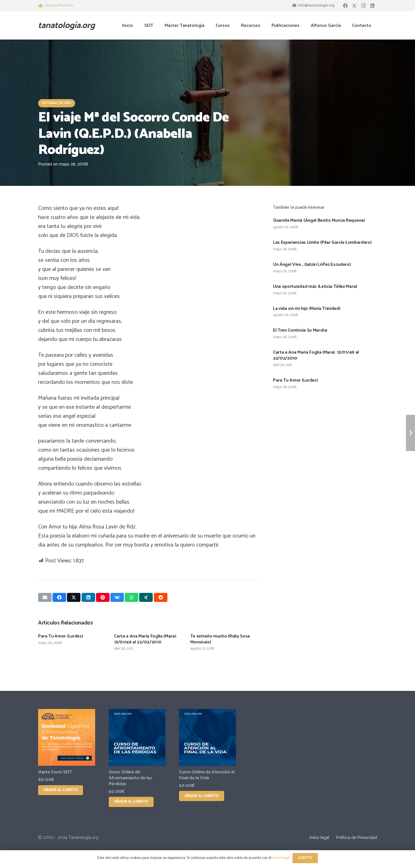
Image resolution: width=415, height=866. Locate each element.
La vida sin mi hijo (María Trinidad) (306, 308)
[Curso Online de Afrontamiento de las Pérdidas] (137, 737)
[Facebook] (345, 5)
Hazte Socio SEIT (55, 772)
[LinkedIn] (372, 5)
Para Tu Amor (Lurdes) (60, 636)
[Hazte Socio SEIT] (66, 737)
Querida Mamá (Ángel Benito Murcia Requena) (319, 220)
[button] (234, 25)
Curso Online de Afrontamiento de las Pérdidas (130, 778)
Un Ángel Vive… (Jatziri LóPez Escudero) (312, 264)
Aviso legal (319, 837)
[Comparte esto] (59, 597)
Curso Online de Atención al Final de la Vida (206, 775)
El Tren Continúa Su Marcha (300, 330)
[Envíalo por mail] (45, 597)
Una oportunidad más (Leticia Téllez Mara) (315, 286)
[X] (354, 5)
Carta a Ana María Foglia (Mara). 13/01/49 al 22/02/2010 (145, 639)
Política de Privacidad (356, 837)
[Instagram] (363, 5)
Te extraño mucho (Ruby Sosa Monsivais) (220, 639)
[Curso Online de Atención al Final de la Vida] (207, 737)
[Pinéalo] (103, 597)
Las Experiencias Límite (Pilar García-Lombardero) (322, 242)
